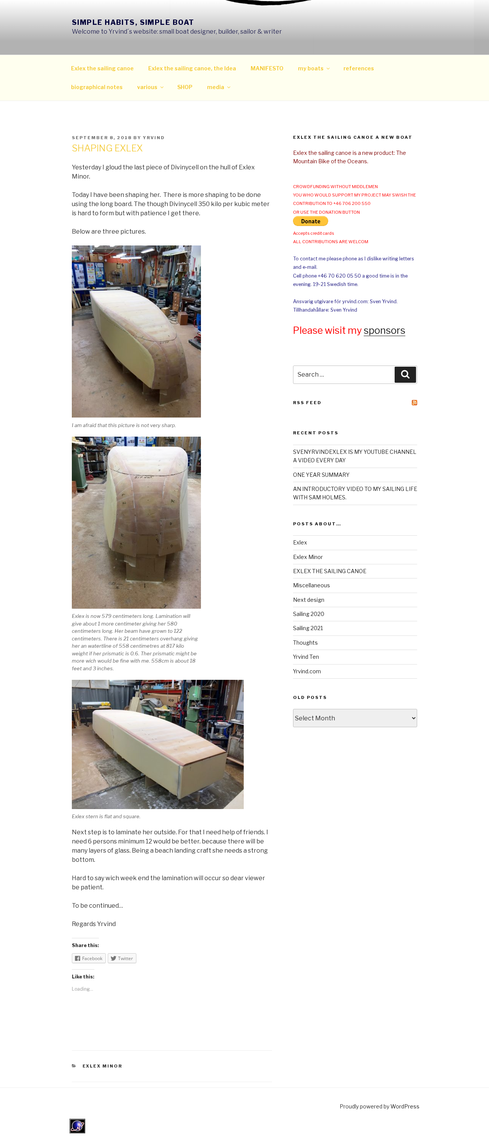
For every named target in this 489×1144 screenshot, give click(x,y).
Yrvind (154, 137)
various (147, 87)
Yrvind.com (307, 671)
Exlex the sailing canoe (102, 68)
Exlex (300, 542)
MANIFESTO (267, 68)
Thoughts (305, 642)
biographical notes (97, 87)
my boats (311, 68)
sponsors (384, 330)
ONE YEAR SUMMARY (321, 474)
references (358, 68)
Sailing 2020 (308, 614)
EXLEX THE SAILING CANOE (329, 571)
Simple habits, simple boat (133, 22)
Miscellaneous (311, 585)
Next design (308, 599)
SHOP (185, 87)
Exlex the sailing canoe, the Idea (192, 68)
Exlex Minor (103, 1066)
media (215, 87)
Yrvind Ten (306, 656)
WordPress (404, 1106)
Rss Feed (307, 402)
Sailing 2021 (308, 628)
